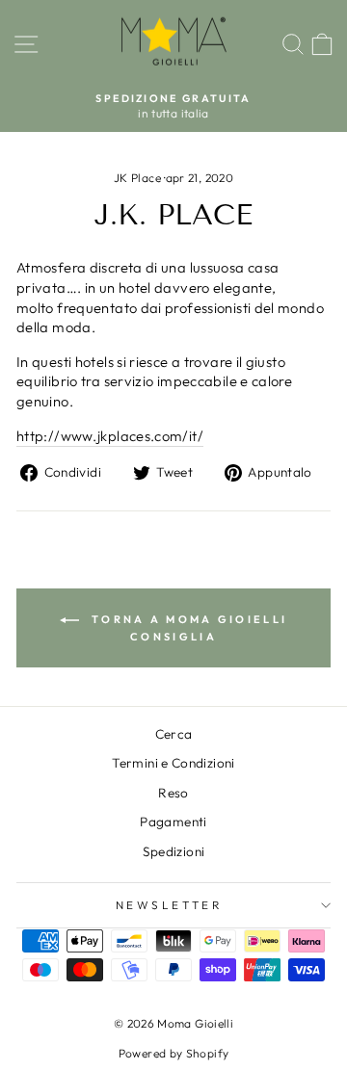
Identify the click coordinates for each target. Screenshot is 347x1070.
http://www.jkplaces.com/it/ (109, 436)
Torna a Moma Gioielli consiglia (187, 628)
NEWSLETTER (169, 905)
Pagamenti (173, 821)
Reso (173, 792)
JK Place (137, 177)
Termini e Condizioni (173, 762)
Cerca (174, 734)
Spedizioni (174, 851)
